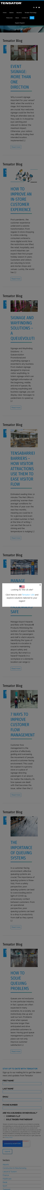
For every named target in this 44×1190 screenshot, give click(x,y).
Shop (32, 18)
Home (4, 12)
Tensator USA (28, 595)
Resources (9, 18)
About (17, 18)
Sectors (11, 12)
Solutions (19, 12)
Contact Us (25, 18)
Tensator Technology (31, 12)
